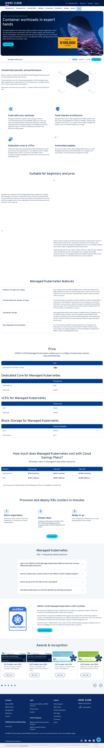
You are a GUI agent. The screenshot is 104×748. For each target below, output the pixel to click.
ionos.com (8, 726)
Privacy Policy (34, 709)
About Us (83, 3)
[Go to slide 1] (2, 685)
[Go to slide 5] (15, 685)
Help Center (57, 707)
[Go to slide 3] (8, 685)
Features (81, 59)
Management (9, 710)
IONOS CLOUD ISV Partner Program (38, 728)
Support (90, 3)
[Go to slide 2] (5, 685)
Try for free (8, 44)
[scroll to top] (69, 59)
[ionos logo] (13, 3)
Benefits (75, 59)
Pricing (88, 59)
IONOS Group (9, 707)
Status (56, 722)
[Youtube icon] (90, 741)
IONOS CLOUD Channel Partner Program (39, 723)
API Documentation (60, 710)
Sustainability (86, 707)
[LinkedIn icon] (94, 741)
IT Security (57, 719)
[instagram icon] (81, 741)
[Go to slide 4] (11, 685)
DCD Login (57, 713)
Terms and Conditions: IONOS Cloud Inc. (39, 705)
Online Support (58, 704)
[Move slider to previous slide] (95, 685)
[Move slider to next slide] (101, 685)
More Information (44, 630)
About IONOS (9, 704)
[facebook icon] (85, 741)
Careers (7, 716)
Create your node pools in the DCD (48, 521)
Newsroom (8, 713)
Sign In (97, 3)
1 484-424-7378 (72, 3)
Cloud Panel (57, 716)
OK (96, 745)
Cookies (32, 712)
